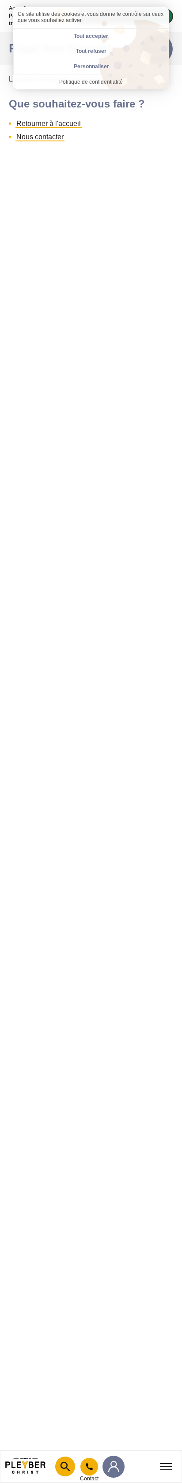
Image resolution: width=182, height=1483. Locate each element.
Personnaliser (91, 66)
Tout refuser (91, 51)
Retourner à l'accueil (48, 123)
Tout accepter (91, 36)
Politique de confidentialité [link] (91, 82)
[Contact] (89, 1467)
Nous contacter (40, 137)
